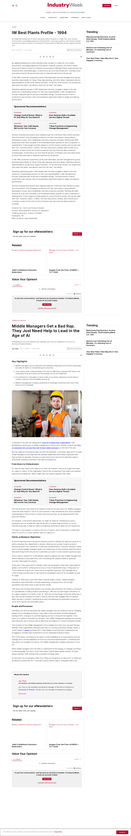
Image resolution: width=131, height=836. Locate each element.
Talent (42, 17)
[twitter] (47, 57)
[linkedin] (44, 57)
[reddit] (50, 57)
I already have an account (47, 308)
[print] (81, 57)
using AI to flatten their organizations (56, 443)
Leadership (75, 17)
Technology (52, 17)
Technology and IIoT (19, 320)
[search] (16, 5)
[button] (13, 5)
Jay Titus (15, 348)
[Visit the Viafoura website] (77, 294)
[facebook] (40, 57)
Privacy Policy (58, 831)
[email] (53, 57)
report (26, 641)
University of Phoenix (26, 704)
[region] (47, 289)
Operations (64, 17)
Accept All (122, 832)
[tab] (17, 284)
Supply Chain (86, 17)
